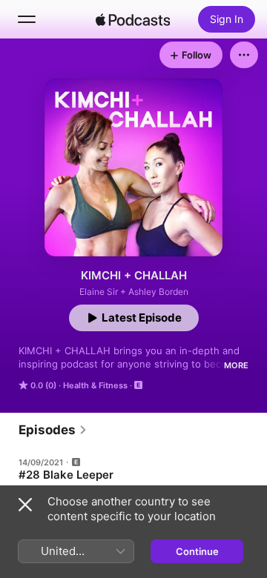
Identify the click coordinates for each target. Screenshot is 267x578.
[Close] (25, 504)
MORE (236, 365)
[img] (133, 19)
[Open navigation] (26, 19)
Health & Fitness (95, 385)
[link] (53, 430)
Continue (197, 551)
